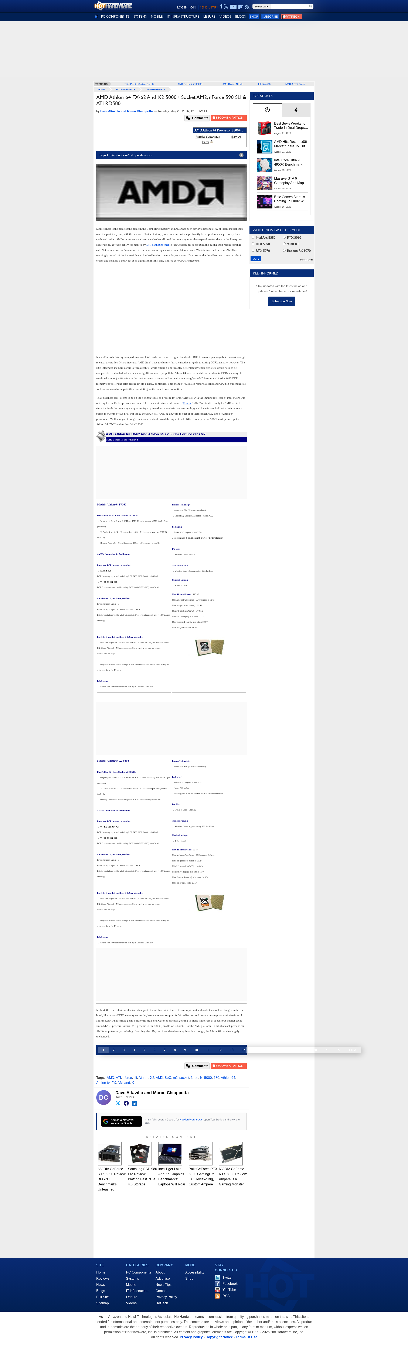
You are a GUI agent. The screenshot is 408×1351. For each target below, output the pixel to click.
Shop (254, 16)
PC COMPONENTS (115, 16)
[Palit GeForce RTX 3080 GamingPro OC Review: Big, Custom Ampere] (200, 1154)
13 (232, 1050)
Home (100, 1272)
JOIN (193, 7)
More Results (306, 259)
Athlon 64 (228, 1077)
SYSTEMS (140, 16)
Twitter (227, 1277)
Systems (132, 1278)
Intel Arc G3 (264, 84)
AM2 (159, 1077)
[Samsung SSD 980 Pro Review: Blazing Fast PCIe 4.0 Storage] (140, 1154)
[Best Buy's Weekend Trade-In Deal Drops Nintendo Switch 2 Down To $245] (264, 128)
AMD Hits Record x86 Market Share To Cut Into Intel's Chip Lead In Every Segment (290, 144)
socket (184, 1077)
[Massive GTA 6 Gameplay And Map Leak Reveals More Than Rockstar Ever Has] (264, 183)
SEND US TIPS (209, 7)
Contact (161, 1291)
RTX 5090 (262, 244)
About (160, 1272)
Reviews (102, 1278)
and (127, 1083)
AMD (110, 1077)
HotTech (162, 1303)
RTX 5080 (293, 237)
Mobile (131, 1284)
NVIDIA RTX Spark (295, 84)
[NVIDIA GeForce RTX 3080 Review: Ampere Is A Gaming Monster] (230, 1154)
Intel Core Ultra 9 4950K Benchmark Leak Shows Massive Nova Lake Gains (290, 162)
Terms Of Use (246, 1337)
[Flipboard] (240, 7)
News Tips (163, 1284)
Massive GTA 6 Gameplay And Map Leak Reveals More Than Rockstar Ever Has (289, 181)
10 (196, 1050)
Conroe (187, 403)
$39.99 (236, 137)
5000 (208, 1077)
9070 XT (292, 244)
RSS (226, 1296)
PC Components (125, 89)
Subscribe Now (282, 301)
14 (243, 1050)
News (100, 1284)
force (194, 1077)
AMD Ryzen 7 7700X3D (190, 84)
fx (201, 1077)
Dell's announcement (158, 244)
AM (120, 1083)
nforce (127, 1077)
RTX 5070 (262, 251)
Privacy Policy (166, 1297)
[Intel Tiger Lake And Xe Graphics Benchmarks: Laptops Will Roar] (170, 1154)
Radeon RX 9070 (298, 251)
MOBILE (157, 16)
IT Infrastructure (137, 1291)
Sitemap (102, 1303)
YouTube (229, 1290)
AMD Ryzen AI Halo (232, 84)
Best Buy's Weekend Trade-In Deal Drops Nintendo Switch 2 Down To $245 (289, 126)
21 (327, 1050)
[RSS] (247, 7)
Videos (131, 1303)
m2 (175, 1077)
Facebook (230, 1283)
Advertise (163, 1278)
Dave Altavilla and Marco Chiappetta (152, 1092)
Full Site (102, 1297)
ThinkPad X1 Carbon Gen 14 (139, 84)
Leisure (131, 1297)
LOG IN (182, 7)
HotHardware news (191, 1119)
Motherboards (156, 89)
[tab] (267, 110)
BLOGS (240, 16)
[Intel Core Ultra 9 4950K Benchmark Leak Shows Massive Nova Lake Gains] (264, 165)
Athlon (143, 1077)
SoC (167, 1077)
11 (208, 1050)
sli (135, 1077)
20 (315, 1050)
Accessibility (194, 1272)
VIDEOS (225, 16)
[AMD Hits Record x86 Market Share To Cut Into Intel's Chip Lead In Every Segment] (264, 146)
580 (216, 1077)
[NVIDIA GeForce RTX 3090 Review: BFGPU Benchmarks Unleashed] (109, 1154)
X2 (152, 1077)
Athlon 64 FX (106, 1083)
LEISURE (209, 16)
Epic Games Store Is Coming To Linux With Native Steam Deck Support (290, 199)
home (101, 89)
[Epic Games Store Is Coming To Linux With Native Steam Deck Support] (264, 201)
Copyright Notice (219, 1337)
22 (339, 1050)
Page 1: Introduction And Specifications (126, 155)
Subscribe (270, 16)
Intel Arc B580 (265, 237)
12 (220, 1050)
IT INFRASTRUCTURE (183, 16)
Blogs (100, 1291)
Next (352, 1050)
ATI (118, 1077)
